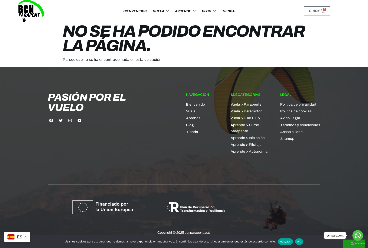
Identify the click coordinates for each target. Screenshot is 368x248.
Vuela (158, 11)
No (299, 241)
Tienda (228, 11)
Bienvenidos (135, 11)
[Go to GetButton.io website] (358, 243)
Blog (206, 11)
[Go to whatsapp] (357, 235)
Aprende (183, 11)
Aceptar (285, 241)
